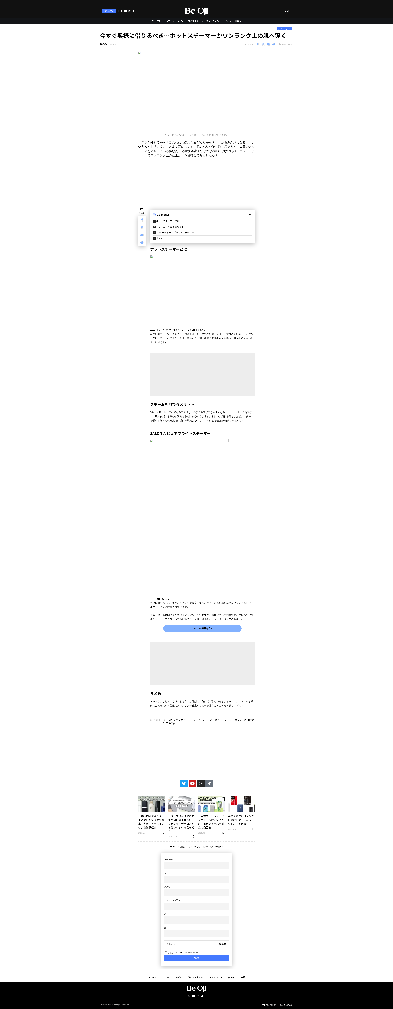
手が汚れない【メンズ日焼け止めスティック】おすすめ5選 (241, 819)
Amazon (166, 599)
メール (167, 873)
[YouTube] (125, 11)
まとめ (159, 238)
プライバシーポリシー (188, 953)
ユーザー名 (169, 859)
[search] (281, 11)
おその (103, 44)
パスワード (169, 887)
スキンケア (284, 28)
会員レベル (172, 944)
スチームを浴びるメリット (170, 226)
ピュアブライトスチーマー (200, 719)
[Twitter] (121, 11)
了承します (182, 953)
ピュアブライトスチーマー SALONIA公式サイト (183, 330)
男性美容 (170, 723)
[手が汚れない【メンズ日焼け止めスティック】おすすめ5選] (241, 804)
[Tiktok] (133, 11)
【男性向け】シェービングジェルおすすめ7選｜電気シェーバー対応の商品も (211, 821)
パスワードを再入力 (173, 900)
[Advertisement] (196, 181)
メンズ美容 (240, 719)
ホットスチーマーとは (167, 221)
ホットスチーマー (224, 719)
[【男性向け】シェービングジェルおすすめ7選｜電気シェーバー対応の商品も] (211, 804)
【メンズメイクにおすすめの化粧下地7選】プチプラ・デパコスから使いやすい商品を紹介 (181, 823)
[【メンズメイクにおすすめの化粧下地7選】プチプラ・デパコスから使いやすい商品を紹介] (181, 804)
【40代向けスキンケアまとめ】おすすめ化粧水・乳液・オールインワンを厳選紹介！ (151, 821)
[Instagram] (129, 11)
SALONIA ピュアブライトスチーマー (175, 232)
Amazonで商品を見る (202, 628)
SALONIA (167, 719)
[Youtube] (192, 783)
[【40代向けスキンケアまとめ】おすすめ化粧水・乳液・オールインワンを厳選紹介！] (151, 804)
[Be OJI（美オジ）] (196, 11)
